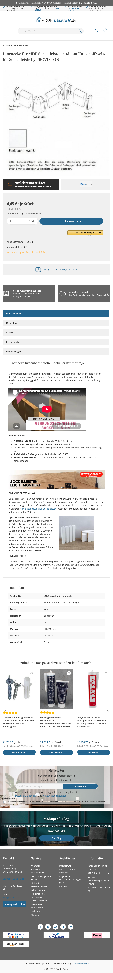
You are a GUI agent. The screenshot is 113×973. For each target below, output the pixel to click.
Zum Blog (56, 838)
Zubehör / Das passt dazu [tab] (39, 662)
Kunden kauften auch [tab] (75, 662)
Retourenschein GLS (40, 900)
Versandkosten (81, 963)
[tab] (56, 313)
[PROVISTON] (85, 184)
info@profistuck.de (12, 897)
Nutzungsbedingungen (55, 795)
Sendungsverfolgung (97, 865)
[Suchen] (80, 31)
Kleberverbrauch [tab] (15, 342)
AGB (69, 801)
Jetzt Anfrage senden (73, 9)
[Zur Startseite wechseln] (56, 19)
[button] (85, 233)
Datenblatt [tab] (12, 323)
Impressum (64, 886)
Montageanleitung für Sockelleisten (38, 508)
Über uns (92, 869)
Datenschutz (65, 865)
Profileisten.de (9, 45)
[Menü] (6, 31)
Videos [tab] (10, 332)
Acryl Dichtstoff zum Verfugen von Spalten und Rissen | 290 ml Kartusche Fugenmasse (91, 722)
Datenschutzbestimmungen (28, 801)
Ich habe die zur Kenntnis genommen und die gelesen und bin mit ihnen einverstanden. (56, 801)
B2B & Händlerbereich (98, 873)
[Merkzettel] (104, 31)
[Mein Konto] (96, 31)
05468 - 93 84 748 (14, 879)
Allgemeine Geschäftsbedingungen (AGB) (70, 879)
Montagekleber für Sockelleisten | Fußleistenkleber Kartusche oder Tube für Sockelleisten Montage (55, 722)
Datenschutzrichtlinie (26, 795)
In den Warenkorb (71, 221)
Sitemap (35, 915)
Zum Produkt (19, 752)
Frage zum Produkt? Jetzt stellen (61, 269)
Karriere (91, 876)
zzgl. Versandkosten (30, 213)
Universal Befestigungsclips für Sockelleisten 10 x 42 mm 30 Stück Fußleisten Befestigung (18, 722)
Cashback (35, 911)
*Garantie (35, 865)
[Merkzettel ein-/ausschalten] (31, 673)
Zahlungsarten (38, 890)
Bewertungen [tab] (14, 351)
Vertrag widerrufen (15, 904)
